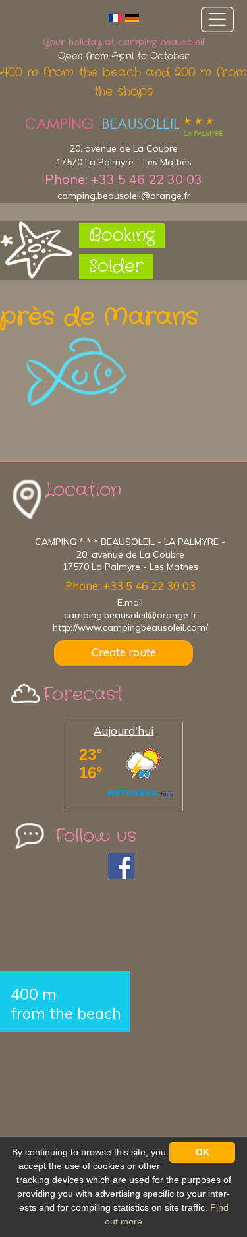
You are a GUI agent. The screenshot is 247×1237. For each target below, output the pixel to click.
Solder (116, 266)
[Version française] (116, 17)
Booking (122, 235)
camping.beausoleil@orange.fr (123, 196)
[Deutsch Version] (132, 17)
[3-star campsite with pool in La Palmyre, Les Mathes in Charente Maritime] (124, 126)
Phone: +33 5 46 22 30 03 (123, 179)
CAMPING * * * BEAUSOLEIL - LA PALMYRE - (130, 542)
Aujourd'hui (123, 730)
